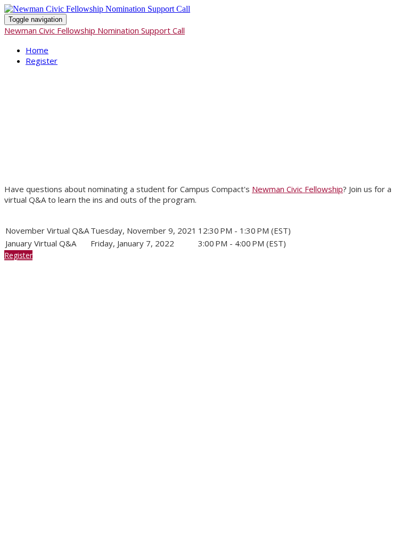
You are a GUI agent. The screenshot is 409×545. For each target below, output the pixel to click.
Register (42, 60)
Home (37, 50)
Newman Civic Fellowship (297, 189)
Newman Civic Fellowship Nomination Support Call (94, 30)
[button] (18, 255)
